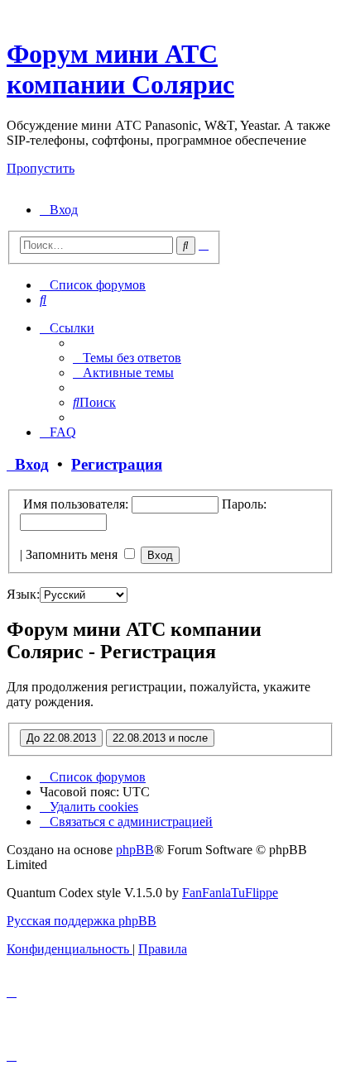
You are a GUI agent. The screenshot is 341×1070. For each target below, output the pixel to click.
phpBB (135, 850)
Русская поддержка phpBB (81, 921)
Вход (28, 464)
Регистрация (116, 464)
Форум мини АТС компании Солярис (120, 69)
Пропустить (40, 168)
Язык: (23, 594)
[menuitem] (59, 210)
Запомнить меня (73, 554)
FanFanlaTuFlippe (230, 893)
